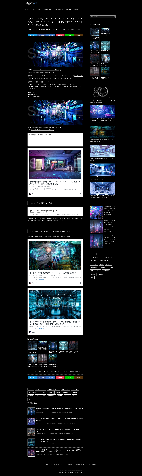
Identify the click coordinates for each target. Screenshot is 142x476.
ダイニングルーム (33, 392)
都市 (29, 31)
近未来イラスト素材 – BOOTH (49, 78)
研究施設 (60, 396)
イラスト (60, 29)
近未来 (78, 29)
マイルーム (43, 392)
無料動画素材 (51, 396)
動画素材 (58, 392)
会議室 (50, 392)
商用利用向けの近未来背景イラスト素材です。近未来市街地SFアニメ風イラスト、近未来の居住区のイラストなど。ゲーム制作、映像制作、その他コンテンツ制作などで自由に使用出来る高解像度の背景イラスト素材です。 (55, 140)
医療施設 (75, 392)
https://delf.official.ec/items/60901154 (42, 72)
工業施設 (31, 396)
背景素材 (53, 29)
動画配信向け (66, 392)
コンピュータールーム (53, 389)
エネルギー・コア (40, 389)
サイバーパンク (66, 29)
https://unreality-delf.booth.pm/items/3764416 (46, 70)
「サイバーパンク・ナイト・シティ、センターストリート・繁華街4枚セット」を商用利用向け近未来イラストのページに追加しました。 (102, 121)
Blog (48, 29)
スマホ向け (75, 389)
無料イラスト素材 (40, 396)
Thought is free (79, 472)
